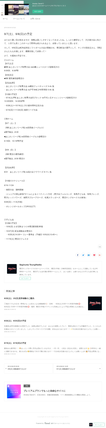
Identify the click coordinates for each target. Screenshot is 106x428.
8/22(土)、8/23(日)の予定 (15, 320)
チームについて (19, 18)
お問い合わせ (35, 18)
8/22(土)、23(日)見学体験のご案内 (19, 298)
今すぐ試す (37, 11)
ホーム (5, 18)
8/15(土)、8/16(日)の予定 (15, 342)
